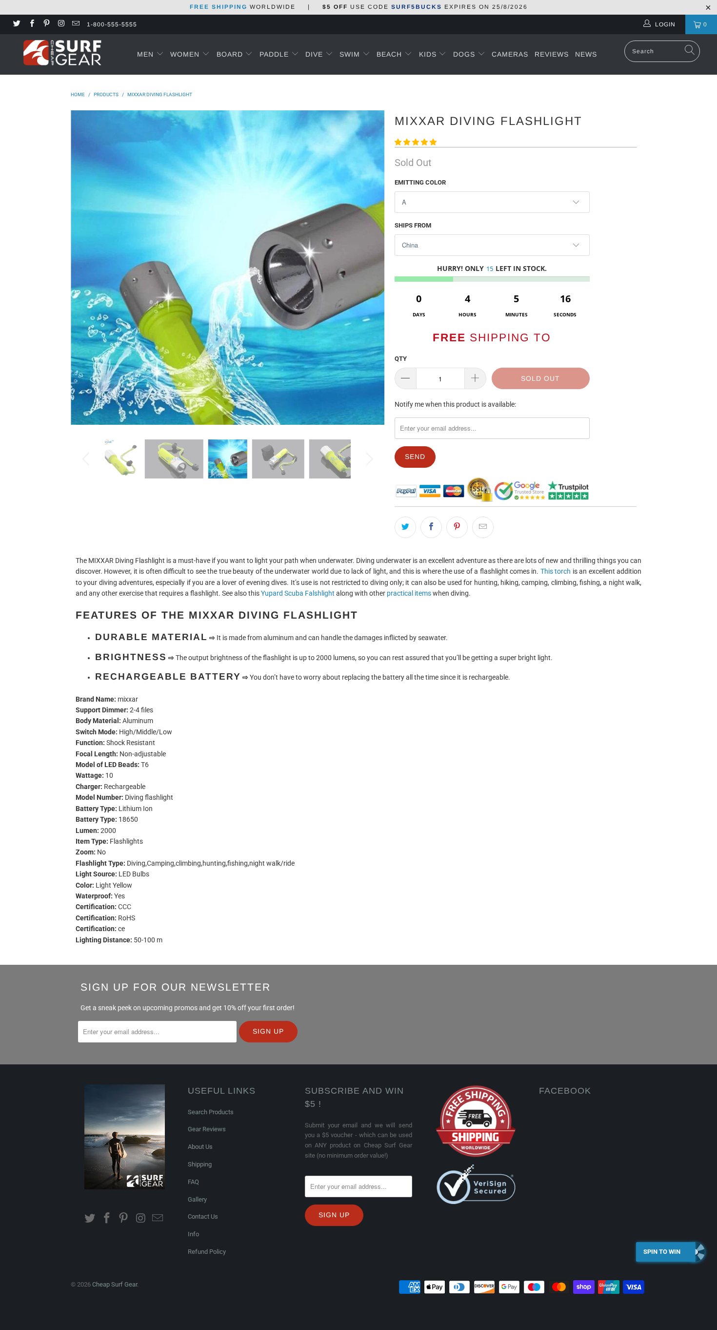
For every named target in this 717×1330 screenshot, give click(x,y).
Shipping (200, 1164)
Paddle (274, 54)
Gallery (197, 1199)
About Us (200, 1146)
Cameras (510, 54)
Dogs (465, 54)
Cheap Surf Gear (114, 1284)
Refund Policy (207, 1251)
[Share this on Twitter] (405, 527)
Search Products (211, 1112)
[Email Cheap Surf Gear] (75, 24)
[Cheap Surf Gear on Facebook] (31, 24)
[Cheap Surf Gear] (62, 54)
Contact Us (203, 1216)
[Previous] (87, 267)
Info (193, 1234)
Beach (390, 54)
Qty (401, 358)
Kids (429, 54)
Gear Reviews (207, 1129)
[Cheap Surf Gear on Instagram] (61, 24)
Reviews (552, 54)
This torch (555, 571)
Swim (350, 54)
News (586, 54)
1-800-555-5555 (112, 24)
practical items (409, 593)
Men (145, 54)
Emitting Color (420, 182)
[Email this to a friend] (483, 527)
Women (184, 54)
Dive (314, 54)
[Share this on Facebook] (431, 527)
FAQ (193, 1181)
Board (230, 54)
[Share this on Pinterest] (457, 527)
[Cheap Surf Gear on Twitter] (16, 24)
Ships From (413, 225)
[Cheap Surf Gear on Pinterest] (46, 24)
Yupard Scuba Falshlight (298, 593)
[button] (416, 142)
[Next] (368, 267)
